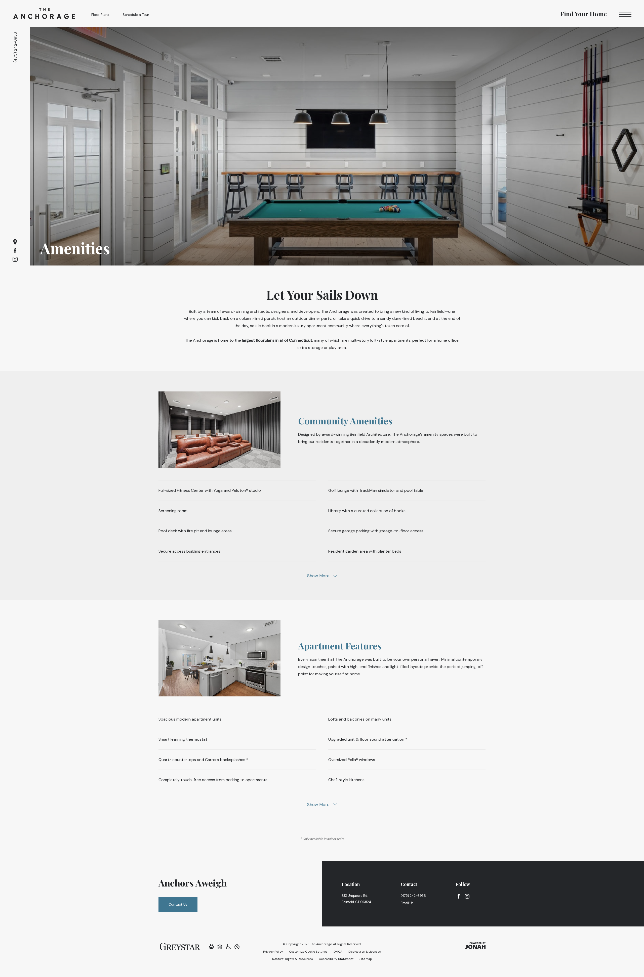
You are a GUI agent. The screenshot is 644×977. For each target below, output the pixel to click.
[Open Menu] (625, 15)
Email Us (407, 903)
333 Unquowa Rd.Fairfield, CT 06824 (356, 899)
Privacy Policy (273, 952)
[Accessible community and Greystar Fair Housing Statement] (228, 946)
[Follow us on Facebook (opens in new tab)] (15, 250)
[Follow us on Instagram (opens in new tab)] (15, 259)
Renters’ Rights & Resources (292, 959)
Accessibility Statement (336, 959)
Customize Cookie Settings (308, 952)
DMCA (338, 952)
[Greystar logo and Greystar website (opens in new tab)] (180, 946)
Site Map (365, 959)
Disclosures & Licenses (364, 952)
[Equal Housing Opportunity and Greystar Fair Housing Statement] (219, 946)
